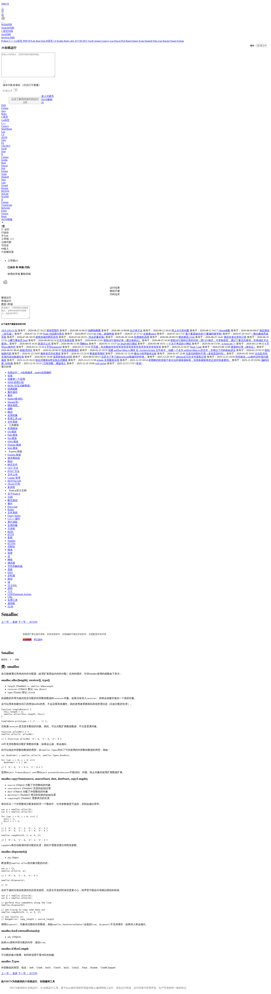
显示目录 (6, 366)
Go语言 (18, 41)
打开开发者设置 (65, 340)
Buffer (11, 509)
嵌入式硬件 (47, 96)
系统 (10, 569)
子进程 (11, 528)
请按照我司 (52, 330)
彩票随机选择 (141, 337)
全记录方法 (136, 330)
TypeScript (6, 205)
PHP (25, 41)
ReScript (5, 208)
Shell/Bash (6, 129)
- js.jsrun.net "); (228, 343)
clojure (97, 41)
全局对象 (13, 415)
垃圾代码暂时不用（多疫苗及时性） (206, 353)
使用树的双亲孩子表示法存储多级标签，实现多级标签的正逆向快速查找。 (189, 360)
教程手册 (115, 291)
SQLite (32, 41)
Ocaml (4, 185)
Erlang (135, 41)
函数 (10, 408)
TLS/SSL (12, 585)
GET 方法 (13, 468)
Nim (155, 41)
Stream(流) (13, 402)
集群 (10, 537)
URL (10, 597)
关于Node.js (14, 493)
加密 (10, 553)
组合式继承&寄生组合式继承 (51, 360)
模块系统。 (14, 405)
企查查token (149, 333)
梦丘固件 (38, 639)
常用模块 (13, 428)
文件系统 (13, 422)
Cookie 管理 (14, 477)
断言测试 (13, 500)
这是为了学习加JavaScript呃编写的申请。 (124, 356)
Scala (142, 41)
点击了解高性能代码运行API (25, 100)
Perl (123, 41)
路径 (10, 579)
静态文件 (13, 464)
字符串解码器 (15, 566)
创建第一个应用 (16, 379)
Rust (38, 41)
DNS (10, 572)
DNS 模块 (13, 441)
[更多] (139, 363)
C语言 (4, 117)
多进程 (11, 487)
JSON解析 (47, 99)
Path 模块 (13, 435)
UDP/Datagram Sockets (19, 594)
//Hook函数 (224, 330)
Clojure (5, 157)
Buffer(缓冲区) (15, 398)
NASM (5, 196)
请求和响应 (14, 458)
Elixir (4, 210)
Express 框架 (14, 454)
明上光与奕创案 (180, 330)
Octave (4, 213)
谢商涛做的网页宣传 (46, 337)
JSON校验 (6, 219)
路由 (10, 412)
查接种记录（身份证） (243, 347)
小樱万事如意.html (18, 340)
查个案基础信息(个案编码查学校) (203, 333)
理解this (84, 343)
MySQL (5, 191)
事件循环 (13, 392)
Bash (128, 41)
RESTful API (14, 481)
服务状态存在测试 (50, 353)
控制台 (11, 546)
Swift (91, 41)
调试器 (11, 563)
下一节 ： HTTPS (27, 622)
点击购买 (27, 639)
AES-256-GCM (9, 330)
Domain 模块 (14, 445)
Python (5, 41)
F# (76, 41)
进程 (10, 588)
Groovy (105, 41)
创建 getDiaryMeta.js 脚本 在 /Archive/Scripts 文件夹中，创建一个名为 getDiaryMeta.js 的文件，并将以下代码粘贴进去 (172, 350)
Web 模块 (13, 448)
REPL (11, 531)
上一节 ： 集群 (9, 622)
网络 (10, 559)
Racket (166, 41)
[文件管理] (135, 14)
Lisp (160, 41)
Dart (43, 41)
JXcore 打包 (14, 484)
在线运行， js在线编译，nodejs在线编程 (29, 372)
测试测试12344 (186, 337)
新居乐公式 (44, 343)
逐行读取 (13, 522)
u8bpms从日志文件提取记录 (191, 356)
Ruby (67, 41)
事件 (10, 395)
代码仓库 (115, 294)
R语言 (49, 41)
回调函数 (13, 389)
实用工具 (13, 600)
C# (55, 41)
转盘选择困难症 (70, 350)
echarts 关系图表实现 (108, 360)
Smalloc (12, 540)
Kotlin (60, 41)
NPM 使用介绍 (16, 382)
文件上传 (13, 474)
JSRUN (5, 4)
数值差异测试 (97, 353)
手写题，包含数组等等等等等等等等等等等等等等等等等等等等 (126, 347)
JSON (4, 137)
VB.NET (83, 41)
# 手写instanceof (53, 347)
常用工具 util (14, 418)
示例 (10, 497)
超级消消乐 (26, 350)
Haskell (149, 41)
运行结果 (115, 287)
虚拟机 (11, 603)
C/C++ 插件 (14, 518)
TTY (10, 591)
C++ (11, 41)
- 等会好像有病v (96, 337)
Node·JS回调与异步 (53, 333)
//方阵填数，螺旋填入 (54, 363)
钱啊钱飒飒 (94, 330)
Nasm (173, 41)
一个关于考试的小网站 (178, 343)
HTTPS (11, 543)
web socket (100, 363)
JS (42, 102)
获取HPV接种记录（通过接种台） (122, 340)
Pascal (117, 41)
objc (72, 41)
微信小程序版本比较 (145, 353)
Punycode (12, 506)
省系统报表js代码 (62, 356)
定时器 (11, 575)
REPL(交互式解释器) (19, 385)
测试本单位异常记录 (235, 337)
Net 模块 (12, 438)
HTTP (11, 534)
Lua (112, 41)
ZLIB (10, 606)
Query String (14, 515)
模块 (10, 549)
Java (3, 111)
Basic (4, 216)
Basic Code (196, 347)
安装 (10, 375)
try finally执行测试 (127, 343)
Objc (3, 140)
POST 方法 (13, 471)
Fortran (180, 41)
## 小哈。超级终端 (103, 333)
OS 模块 (12, 431)
